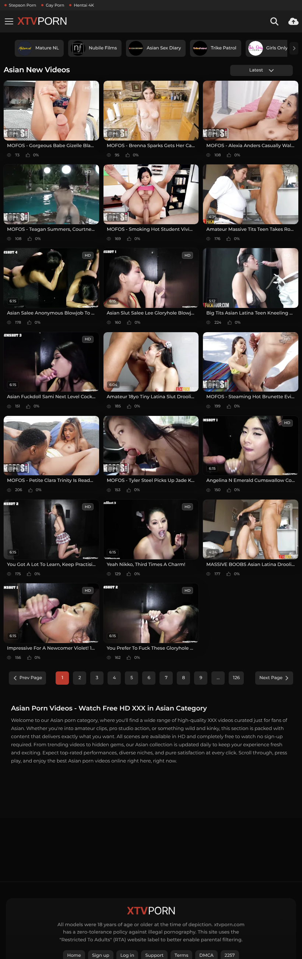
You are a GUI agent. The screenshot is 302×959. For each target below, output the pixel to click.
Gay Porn (55, 5)
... (218, 678)
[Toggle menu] (8, 21)
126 (236, 678)
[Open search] (274, 21)
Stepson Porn (22, 5)
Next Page (270, 678)
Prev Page (31, 678)
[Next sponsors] (293, 48)
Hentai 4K (84, 5)
